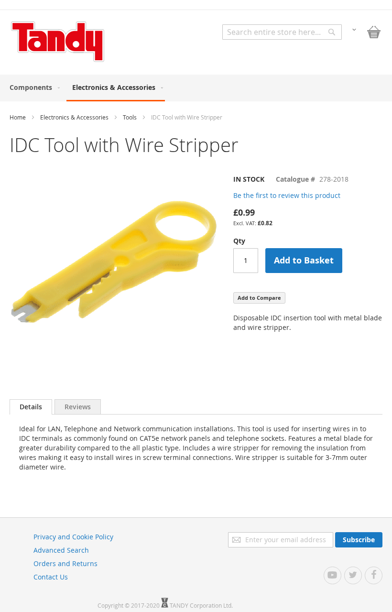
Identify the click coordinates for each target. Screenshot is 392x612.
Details (31, 406)
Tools (130, 117)
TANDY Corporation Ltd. (201, 605)
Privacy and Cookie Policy (73, 536)
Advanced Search (61, 550)
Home (18, 117)
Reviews (78, 406)
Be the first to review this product (286, 195)
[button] (354, 28)
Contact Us (50, 576)
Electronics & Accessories (74, 117)
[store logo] (57, 42)
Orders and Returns (65, 563)
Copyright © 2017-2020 (129, 605)
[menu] (196, 88)
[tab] (31, 407)
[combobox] (282, 32)
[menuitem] (33, 87)
